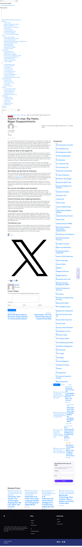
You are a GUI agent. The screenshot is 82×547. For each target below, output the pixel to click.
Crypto (3, 35)
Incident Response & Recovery (11, 57)
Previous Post (12, 313)
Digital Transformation (9, 25)
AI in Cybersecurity (8, 68)
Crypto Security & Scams (10, 40)
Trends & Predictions (6, 78)
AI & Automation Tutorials (10, 88)
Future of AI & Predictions (10, 74)
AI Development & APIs (9, 64)
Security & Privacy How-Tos (10, 94)
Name (9, 305)
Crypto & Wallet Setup (9, 91)
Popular (63, 384)
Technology (10, 116)
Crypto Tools (7, 101)
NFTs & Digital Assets (9, 45)
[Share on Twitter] (11, 138)
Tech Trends (7, 84)
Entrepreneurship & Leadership (11, 27)
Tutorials (4, 87)
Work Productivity (8, 86)
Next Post (48, 313)
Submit (63, 480)
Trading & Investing (8, 48)
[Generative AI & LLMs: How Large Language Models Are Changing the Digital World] (32, 492)
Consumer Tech (7, 80)
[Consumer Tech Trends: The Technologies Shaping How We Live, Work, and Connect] (15, 492)
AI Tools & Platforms (9, 73)
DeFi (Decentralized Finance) (10, 42)
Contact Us (4, 107)
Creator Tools (7, 100)
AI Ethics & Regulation (9, 65)
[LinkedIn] (60, 542)
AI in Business (7, 67)
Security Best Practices (9, 58)
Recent (55, 384)
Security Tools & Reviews (10, 60)
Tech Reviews (5, 96)
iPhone (23, 164)
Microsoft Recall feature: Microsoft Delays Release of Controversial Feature (18, 317)
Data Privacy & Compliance (10, 54)
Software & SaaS (8, 97)
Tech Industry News (8, 30)
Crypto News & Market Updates (11, 38)
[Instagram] (62, 542)
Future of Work (7, 28)
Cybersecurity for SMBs (9, 52)
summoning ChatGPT (18, 176)
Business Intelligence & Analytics (11, 24)
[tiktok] (64, 542)
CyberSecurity (5, 50)
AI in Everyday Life (8, 70)
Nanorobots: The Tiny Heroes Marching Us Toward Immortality (43, 317)
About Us (4, 106)
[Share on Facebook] (9, 138)
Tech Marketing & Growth (10, 31)
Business (4, 21)
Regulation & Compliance (10, 47)
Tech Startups (7, 22)
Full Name (56, 470)
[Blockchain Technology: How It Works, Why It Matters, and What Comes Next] (66, 492)
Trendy (69, 384)
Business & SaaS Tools (9, 90)
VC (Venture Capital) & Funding (11, 34)
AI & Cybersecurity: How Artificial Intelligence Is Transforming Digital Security (69, 433)
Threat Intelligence (8, 61)
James (16, 285)
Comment (10, 302)
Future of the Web (8, 81)
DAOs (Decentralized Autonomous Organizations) (15, 41)
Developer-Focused (8, 93)
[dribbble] (61, 542)
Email (24, 305)
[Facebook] (57, 542)
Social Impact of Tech (9, 83)
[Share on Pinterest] (14, 138)
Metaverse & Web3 (8, 44)
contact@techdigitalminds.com (8, 5)
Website (40, 305)
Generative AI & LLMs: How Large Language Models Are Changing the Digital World (70, 414)
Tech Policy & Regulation (9, 32)
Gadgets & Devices (8, 103)
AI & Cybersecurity (8, 51)
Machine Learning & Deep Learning (12, 77)
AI (2, 63)
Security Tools (7, 104)
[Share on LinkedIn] (12, 138)
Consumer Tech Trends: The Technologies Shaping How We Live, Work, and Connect (69, 394)
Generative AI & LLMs (9, 75)
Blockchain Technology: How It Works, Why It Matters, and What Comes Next (70, 450)
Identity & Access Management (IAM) (12, 55)
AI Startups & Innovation (9, 71)
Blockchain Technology (9, 37)
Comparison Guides (8, 98)
